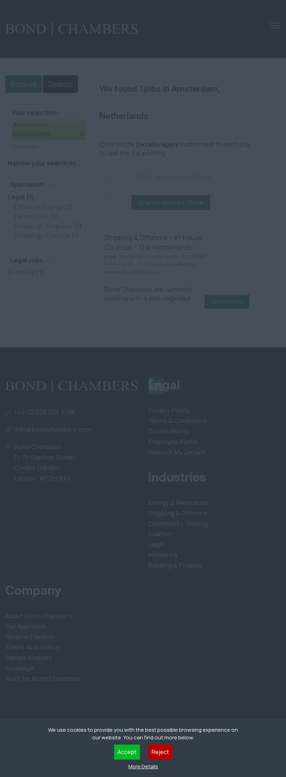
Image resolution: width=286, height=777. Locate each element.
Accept (127, 752)
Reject (160, 752)
